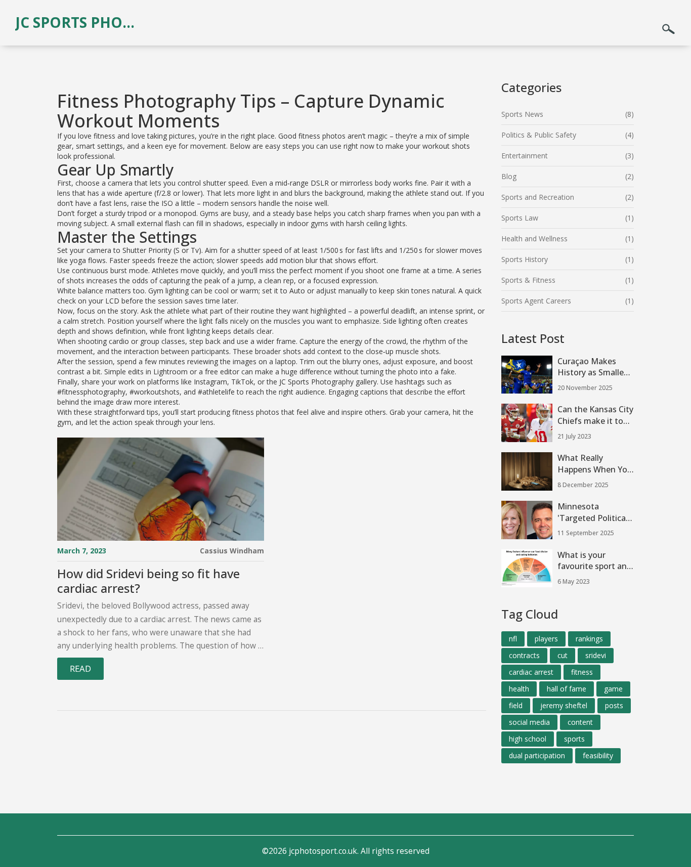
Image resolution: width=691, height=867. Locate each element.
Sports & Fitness (528, 280)
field (516, 705)
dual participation (537, 755)
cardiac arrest (531, 672)
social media (529, 722)
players (546, 638)
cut (562, 655)
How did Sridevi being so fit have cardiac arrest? (148, 581)
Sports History (524, 259)
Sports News (522, 114)
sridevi (595, 655)
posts (614, 705)
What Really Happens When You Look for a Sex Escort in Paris (594, 463)
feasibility (598, 755)
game (613, 688)
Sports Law (519, 218)
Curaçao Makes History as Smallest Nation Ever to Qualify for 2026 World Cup (594, 367)
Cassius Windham (232, 550)
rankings (589, 638)
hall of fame (566, 688)
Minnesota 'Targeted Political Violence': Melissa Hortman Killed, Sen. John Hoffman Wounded (593, 512)
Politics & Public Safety (538, 135)
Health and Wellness (534, 238)
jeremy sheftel (563, 705)
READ (80, 668)
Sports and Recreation (537, 197)
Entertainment (524, 155)
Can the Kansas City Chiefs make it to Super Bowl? (595, 415)
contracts (524, 655)
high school (527, 739)
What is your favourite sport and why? (594, 561)
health (519, 688)
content (580, 722)
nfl (513, 638)
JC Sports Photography (78, 22)
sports (574, 739)
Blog (508, 176)
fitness (582, 672)
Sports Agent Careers (536, 301)
